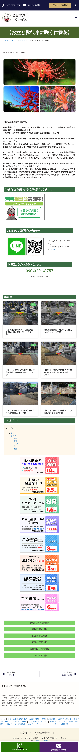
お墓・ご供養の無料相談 (17, 719)
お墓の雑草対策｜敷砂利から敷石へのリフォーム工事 (58, 331)
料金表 (70, 722)
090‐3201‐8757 (39, 271)
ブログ (17, 52)
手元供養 (62, 722)
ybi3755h (54, 249)
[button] (75, 5)
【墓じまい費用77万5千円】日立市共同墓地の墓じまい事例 (20, 411)
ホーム (2, 719)
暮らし (16, 444)
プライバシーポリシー (44, 724)
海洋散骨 (52, 722)
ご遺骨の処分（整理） (38, 719)
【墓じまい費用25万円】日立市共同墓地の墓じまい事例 (58, 411)
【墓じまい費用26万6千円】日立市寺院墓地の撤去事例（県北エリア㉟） (20, 372)
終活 (15, 449)
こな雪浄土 (34, 722)
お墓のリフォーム (20, 722)
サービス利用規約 (62, 724)
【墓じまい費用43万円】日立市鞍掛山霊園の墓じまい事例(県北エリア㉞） (58, 372)
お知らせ (14, 433)
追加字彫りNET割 (64, 719)
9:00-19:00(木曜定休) (20, 750)
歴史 (15, 446)
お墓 (15, 438)
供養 (23, 52)
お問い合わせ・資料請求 (15, 724)
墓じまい (44, 722)
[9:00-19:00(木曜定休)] (20, 745)
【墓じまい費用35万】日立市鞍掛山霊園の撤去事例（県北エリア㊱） (20, 332)
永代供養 (51, 719)
